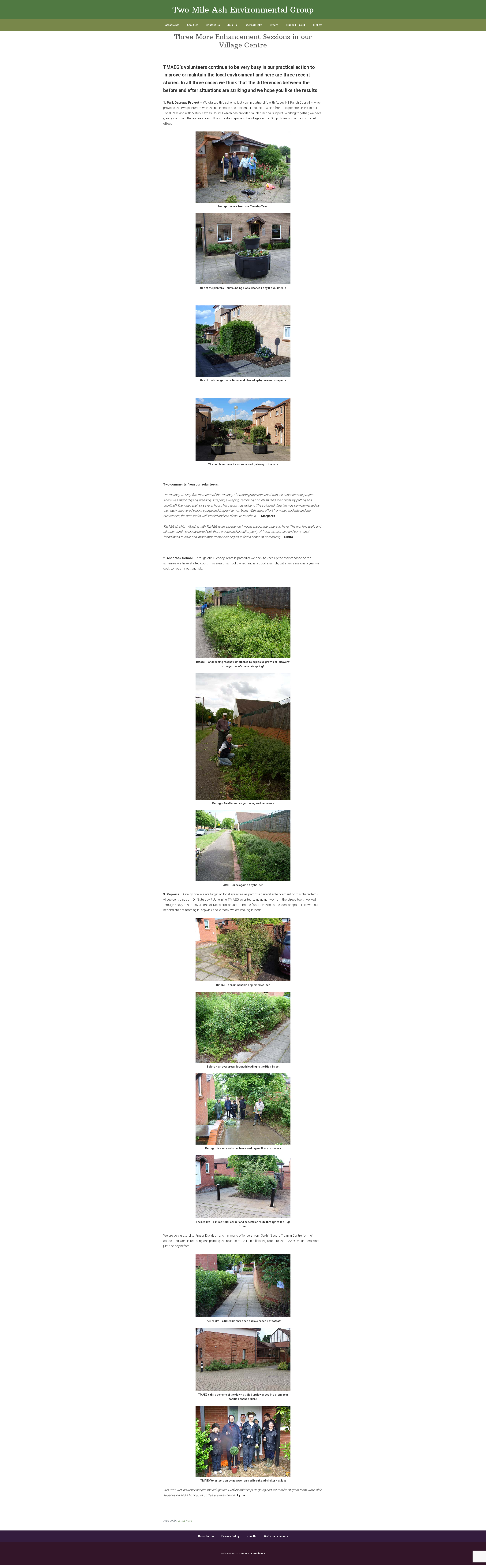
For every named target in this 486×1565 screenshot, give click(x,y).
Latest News (185, 1520)
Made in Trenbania (253, 1553)
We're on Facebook (276, 1536)
